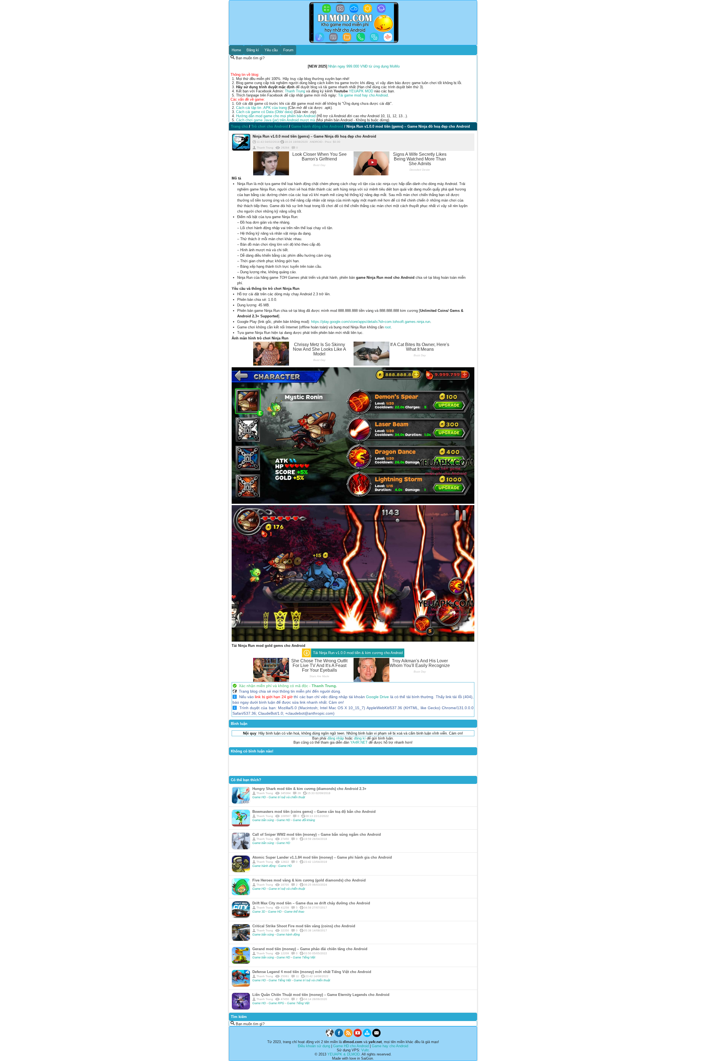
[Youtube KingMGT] (358, 1036)
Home (236, 50)
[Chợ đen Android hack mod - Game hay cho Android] (329, 1036)
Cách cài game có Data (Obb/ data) (264, 112)
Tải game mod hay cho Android (363, 95)
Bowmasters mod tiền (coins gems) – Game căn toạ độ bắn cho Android (314, 812)
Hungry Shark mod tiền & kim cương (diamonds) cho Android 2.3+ (309, 789)
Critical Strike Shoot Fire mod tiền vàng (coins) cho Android (303, 926)
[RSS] (348, 1036)
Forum (288, 50)
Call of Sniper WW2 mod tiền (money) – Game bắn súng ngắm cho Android (316, 834)
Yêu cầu (271, 50)
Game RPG (277, 1003)
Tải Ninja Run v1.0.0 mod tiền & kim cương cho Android (358, 653)
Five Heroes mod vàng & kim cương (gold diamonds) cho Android (309, 880)
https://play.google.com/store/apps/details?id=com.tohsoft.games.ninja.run (370, 322)
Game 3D (259, 911)
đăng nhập (335, 738)
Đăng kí (253, 50)
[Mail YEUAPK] (376, 1036)
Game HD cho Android (351, 1046)
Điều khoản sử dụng (314, 1046)
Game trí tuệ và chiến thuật (287, 797)
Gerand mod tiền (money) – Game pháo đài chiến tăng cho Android (309, 949)
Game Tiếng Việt (304, 957)
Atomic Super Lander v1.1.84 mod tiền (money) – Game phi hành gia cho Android (322, 857)
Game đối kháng (304, 820)
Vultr (364, 1050)
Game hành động (264, 865)
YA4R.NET (359, 742)
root (388, 327)
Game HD (259, 797)
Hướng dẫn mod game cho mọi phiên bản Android (275, 116)
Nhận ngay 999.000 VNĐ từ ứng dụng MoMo (364, 66)
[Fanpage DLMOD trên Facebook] (339, 1036)
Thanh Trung (295, 91)
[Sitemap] (367, 1036)
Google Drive (377, 697)
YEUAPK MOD (361, 91)
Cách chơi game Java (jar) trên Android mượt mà (275, 120)
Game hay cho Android (390, 1046)
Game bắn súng (263, 820)
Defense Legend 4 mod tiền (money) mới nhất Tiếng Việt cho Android (311, 972)
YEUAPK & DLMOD (343, 1054)
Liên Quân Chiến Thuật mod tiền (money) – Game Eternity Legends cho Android (320, 995)
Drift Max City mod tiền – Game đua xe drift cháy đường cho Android (311, 903)
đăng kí (360, 738)
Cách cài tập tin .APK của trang (261, 108)
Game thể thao (294, 911)
